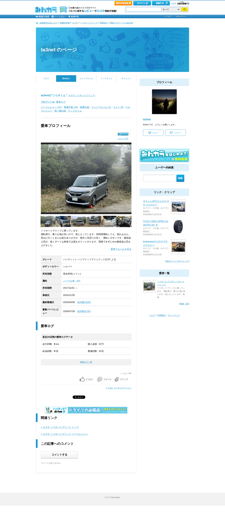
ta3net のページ (59, 49)
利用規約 (161, 315)
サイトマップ (174, 315)
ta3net (147, 119)
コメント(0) (123, 138)
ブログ (46, 78)
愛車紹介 (104, 23)
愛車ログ (60, 102)
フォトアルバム (86, 78)
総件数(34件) (84, 302)
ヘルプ (173, 3)
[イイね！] (123, 134)
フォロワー (175, 132)
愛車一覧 (184, 304)
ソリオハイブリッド (89, 23)
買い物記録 (60, 110)
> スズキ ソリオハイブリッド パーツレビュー (64, 434)
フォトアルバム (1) (101, 107)
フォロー (153, 132)
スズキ (75, 23)
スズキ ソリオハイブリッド (81, 95)
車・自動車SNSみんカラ (47, 23)
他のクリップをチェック (177, 261)
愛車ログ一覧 (86, 362)
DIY (78, 280)
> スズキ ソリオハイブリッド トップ (60, 427)
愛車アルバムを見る (121, 249)
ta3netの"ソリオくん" (54, 95)
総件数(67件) (84, 311)
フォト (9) (118, 107)
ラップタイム (106, 78)
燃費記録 (84, 107)
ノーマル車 (69, 280)
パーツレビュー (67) (51, 107)
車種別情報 (65, 23)
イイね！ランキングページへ (118, 388)
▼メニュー (126, 78)
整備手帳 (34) (71, 107)
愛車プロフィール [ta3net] (121, 23)
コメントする (59, 454)
